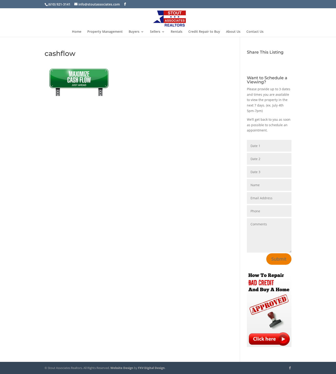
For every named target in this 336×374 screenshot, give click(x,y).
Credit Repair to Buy (204, 32)
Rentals (176, 32)
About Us (233, 32)
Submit (278, 259)
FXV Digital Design (151, 368)
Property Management (105, 32)
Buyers (134, 32)
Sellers (155, 32)
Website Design (121, 368)
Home (76, 32)
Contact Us (255, 32)
